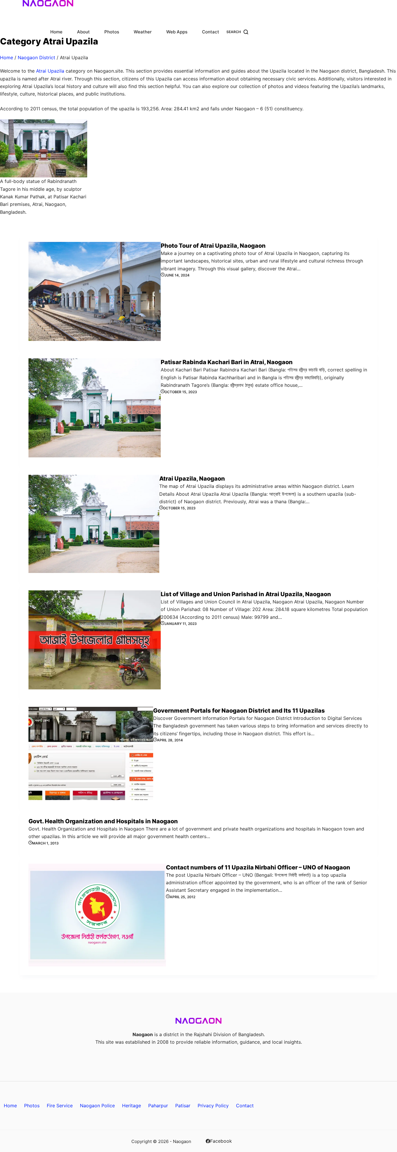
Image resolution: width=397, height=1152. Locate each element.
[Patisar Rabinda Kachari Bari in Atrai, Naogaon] (94, 407)
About (83, 32)
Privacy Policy (213, 1105)
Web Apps (176, 32)
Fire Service (60, 1105)
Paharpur (158, 1105)
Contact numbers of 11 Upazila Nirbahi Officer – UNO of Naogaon (258, 867)
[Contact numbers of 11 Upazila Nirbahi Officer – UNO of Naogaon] (97, 915)
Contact (210, 32)
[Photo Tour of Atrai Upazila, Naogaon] (94, 291)
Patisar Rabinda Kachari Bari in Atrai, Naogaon (227, 362)
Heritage (131, 1105)
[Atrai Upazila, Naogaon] (93, 524)
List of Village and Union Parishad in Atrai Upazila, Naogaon (246, 594)
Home (56, 32)
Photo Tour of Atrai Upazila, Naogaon (213, 245)
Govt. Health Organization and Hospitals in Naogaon (103, 821)
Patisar (182, 1105)
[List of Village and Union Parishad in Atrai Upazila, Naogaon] (94, 639)
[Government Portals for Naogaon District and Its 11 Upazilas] (90, 753)
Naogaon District (36, 57)
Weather (143, 32)
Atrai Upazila (50, 71)
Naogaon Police (97, 1105)
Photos (111, 32)
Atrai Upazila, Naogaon (192, 478)
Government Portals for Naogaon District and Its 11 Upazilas (239, 710)
